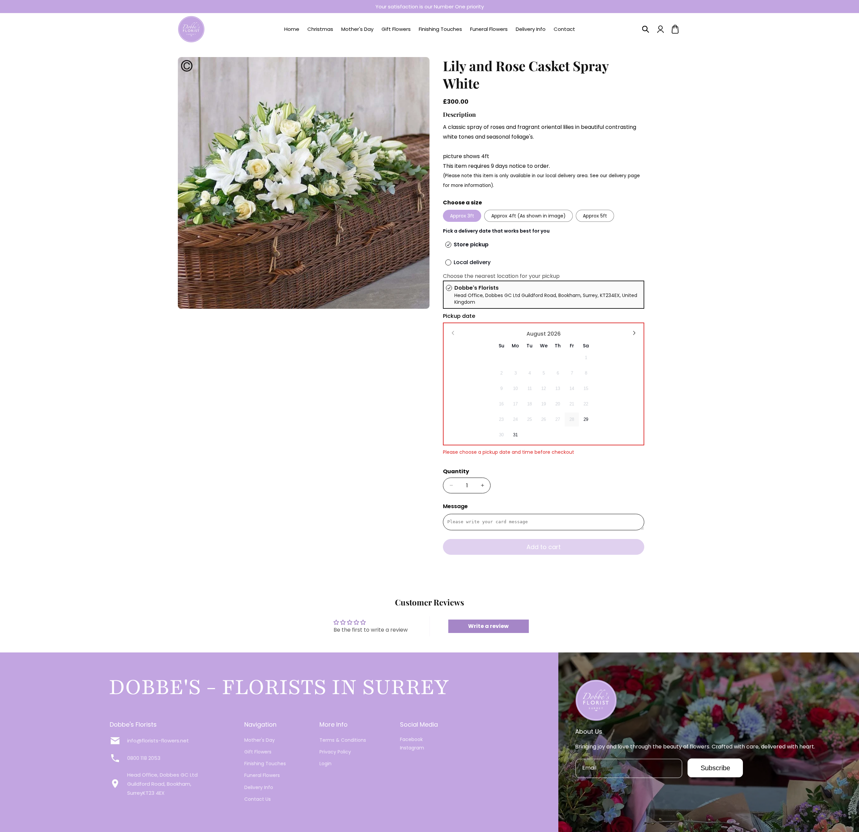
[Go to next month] (634, 333)
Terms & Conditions (342, 740)
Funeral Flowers (262, 775)
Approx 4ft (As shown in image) (528, 215)
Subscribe (715, 768)
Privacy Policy (335, 751)
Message (455, 506)
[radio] (543, 295)
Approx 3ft (462, 215)
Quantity (456, 471)
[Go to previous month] (453, 333)
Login (325, 763)
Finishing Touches (265, 763)
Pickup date (459, 316)
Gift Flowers (257, 751)
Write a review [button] (488, 626)
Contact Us (257, 799)
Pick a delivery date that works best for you (496, 231)
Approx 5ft (595, 215)
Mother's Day (259, 740)
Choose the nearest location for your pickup (501, 276)
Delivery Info (258, 787)
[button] (645, 29)
